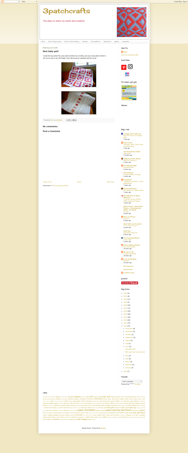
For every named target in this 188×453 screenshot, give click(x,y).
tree (44, 419)
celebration (83, 399)
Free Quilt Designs (129, 247)
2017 (126, 308)
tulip (52, 419)
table (88, 417)
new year (49, 410)
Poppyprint (127, 180)
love (92, 407)
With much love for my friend (135, 352)
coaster (121, 399)
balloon (118, 397)
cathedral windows (73, 399)
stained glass (52, 417)
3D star (49, 396)
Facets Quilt (127, 240)
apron (83, 396)
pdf (44, 413)
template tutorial (116, 417)
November (129, 331)
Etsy (68, 403)
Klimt (61, 407)
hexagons (115, 405)
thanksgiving (135, 417)
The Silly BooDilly (130, 165)
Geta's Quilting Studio (131, 245)
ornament (72, 410)
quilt (134, 413)
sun (85, 417)
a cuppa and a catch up (132, 134)
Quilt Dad (126, 231)
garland (56, 405)
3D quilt (45, 396)
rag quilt (61, 415)
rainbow (67, 415)
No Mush (126, 261)
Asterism (126, 218)
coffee (126, 399)
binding (128, 397)
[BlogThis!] (69, 120)
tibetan (140, 417)
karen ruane (127, 143)
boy (54, 399)
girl (61, 405)
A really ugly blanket (129, 254)
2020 (126, 299)
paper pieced (100, 410)
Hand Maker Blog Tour (130, 233)
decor (71, 401)
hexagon (108, 405)
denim (83, 401)
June (127, 346)
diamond (89, 401)
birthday (133, 397)
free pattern (136, 403)
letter (82, 407)
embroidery (142, 401)
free (130, 403)
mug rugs (138, 407)
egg (131, 401)
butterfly (58, 399)
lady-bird (66, 407)
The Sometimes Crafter (131, 151)
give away (66, 405)
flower (107, 403)
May (127, 356)
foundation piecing (119, 403)
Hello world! (127, 153)
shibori (133, 415)
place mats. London (94, 412)
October (128, 334)
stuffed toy (74, 417)
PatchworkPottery (130, 188)
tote (144, 417)
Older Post (110, 182)
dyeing (112, 401)
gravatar (84, 405)
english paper (53, 403)
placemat (103, 413)
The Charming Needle (131, 238)
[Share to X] (71, 120)
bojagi (51, 399)
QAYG (122, 413)
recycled (78, 415)
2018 (126, 305)
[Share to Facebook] (73, 120)
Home (43, 42)
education (126, 401)
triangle (48, 419)
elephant (135, 401)
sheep (129, 415)
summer (80, 417)
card (62, 399)
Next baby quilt (130, 349)
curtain (52, 401)
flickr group (95, 403)
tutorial (56, 419)
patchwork (126, 410)
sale (94, 415)
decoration (77, 401)
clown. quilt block (112, 399)
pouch (118, 413)
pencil (46, 412)
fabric (72, 403)
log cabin (88, 407)
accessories (64, 396)
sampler (99, 415)
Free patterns (95, 42)
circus (105, 399)
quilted (50, 415)
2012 (126, 323)
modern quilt (124, 407)
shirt (136, 415)
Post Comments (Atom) (60, 185)
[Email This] (67, 120)
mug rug (132, 408)
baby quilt (106, 397)
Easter (117, 401)
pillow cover (70, 413)
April (127, 359)
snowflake (142, 415)
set (125, 415)
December (129, 328)
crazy (47, 401)
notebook (55, 410)
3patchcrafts (66, 11)
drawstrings (106, 401)
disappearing (95, 401)
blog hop (143, 396)
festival (81, 403)
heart (103, 405)
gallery (116, 42)
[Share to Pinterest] (76, 120)
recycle (72, 415)
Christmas (98, 399)
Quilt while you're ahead (132, 224)
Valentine (66, 419)
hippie (119, 405)
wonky (93, 419)
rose (84, 415)
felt (77, 403)
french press (50, 405)
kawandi (143, 405)
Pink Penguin (128, 173)
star (57, 417)
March (127, 362)
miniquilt (117, 407)
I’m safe (126, 211)
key (44, 407)
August (128, 340)
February (128, 364)
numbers (60, 410)
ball (115, 396)
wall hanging (82, 419)
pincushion (77, 413)
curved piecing (59, 401)
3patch (53, 396)
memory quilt (102, 407)
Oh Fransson (128, 266)
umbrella (62, 419)
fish (84, 403)
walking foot (73, 419)
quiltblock (45, 415)
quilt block (141, 413)
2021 (126, 296)
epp (65, 403)
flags (89, 403)
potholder (112, 413)
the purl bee (127, 269)
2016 (126, 311)
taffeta (105, 417)
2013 (126, 320)
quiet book (128, 413)
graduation (79, 405)
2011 (125, 326)
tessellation (124, 417)
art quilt (90, 397)
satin (103, 415)
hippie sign (124, 405)
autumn (95, 397)
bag (112, 397)
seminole (116, 415)
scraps (108, 415)
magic (96, 407)
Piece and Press (129, 217)
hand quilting (97, 405)
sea (112, 415)
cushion (66, 401)
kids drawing (52, 407)
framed (126, 403)
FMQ (111, 403)
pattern (142, 410)
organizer (66, 410)
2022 (126, 293)
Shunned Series (128, 167)
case (65, 399)
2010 (126, 371)
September (129, 337)
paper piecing (113, 410)
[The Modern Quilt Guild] (129, 100)
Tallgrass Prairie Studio (132, 159)
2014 (126, 317)
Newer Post (47, 182)
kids (46, 407)
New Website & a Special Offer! (133, 190)
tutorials (85, 42)
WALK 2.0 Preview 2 (130, 160)
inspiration (125, 42)
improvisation (132, 405)
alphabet (71, 397)
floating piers (101, 403)
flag (86, 403)
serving (122, 415)
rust (92, 415)
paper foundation (86, 410)
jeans (138, 405)
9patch (58, 397)
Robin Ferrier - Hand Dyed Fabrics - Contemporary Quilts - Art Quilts (133, 208)
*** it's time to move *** (130, 225)
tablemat (100, 417)
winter (89, 419)
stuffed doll (68, 417)
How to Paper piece (54, 42)
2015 (126, 314)
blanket (138, 396)
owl (76, 410)
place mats (84, 413)
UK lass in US (128, 252)
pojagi (107, 412)
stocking (62, 417)
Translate (137, 384)
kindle (58, 407)
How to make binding (71, 42)
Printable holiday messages (132, 174)
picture (51, 413)
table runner (93, 417)
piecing (56, 413)
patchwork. (135, 410)
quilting (55, 415)
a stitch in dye (128, 273)
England (45, 403)
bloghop (45, 399)
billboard (123, 396)
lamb (71, 407)
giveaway (73, 405)
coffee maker (133, 399)
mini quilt (110, 408)
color (139, 399)
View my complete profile (129, 55)
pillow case (62, 413)
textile (130, 417)
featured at (107, 42)
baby (100, 397)
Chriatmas (90, 399)
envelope (61, 403)
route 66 (88, 415)
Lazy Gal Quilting (129, 259)
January (128, 367)
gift (59, 405)
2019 (126, 302)
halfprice (90, 405)
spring (45, 417)
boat (48, 399)
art (85, 396)
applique (77, 397)
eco (121, 401)
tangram (110, 417)
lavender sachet (76, 407)
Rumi (125, 52)
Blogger (103, 428)
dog (101, 401)
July (127, 343)
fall (75, 403)
